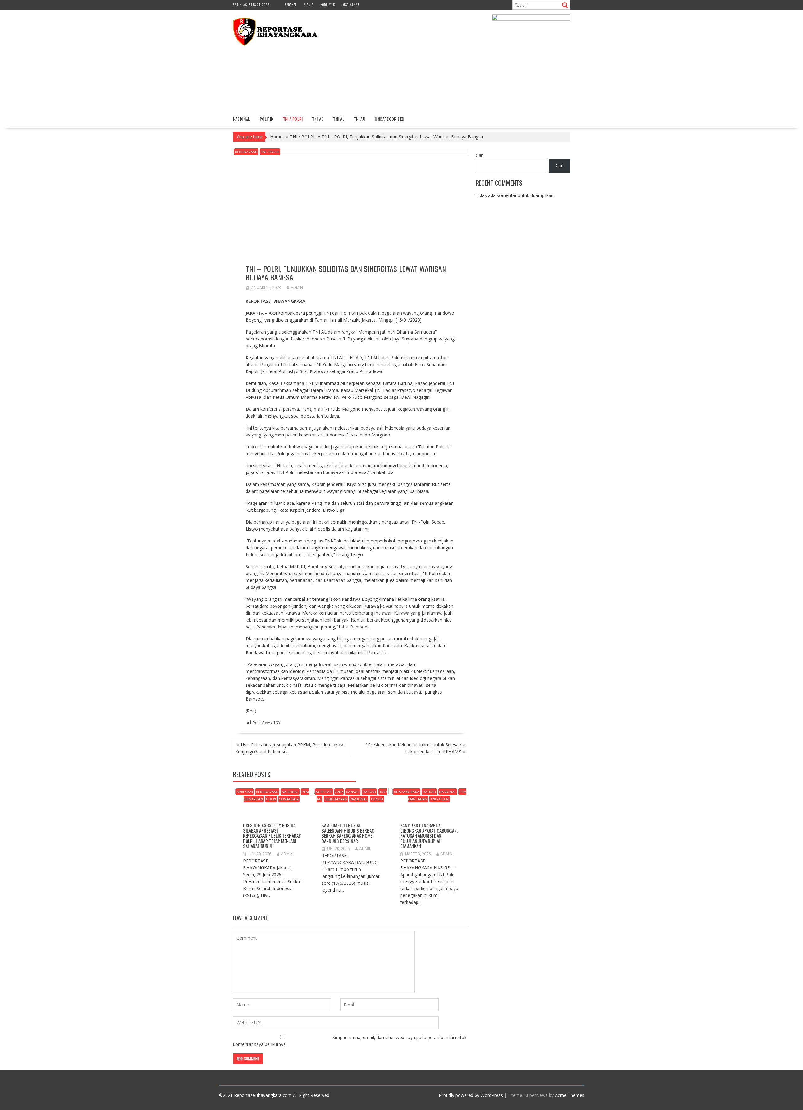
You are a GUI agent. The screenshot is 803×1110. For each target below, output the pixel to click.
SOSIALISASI (289, 799)
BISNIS (308, 4)
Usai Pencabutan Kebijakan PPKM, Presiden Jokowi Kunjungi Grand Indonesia (290, 748)
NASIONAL (241, 118)
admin (297, 287)
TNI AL (338, 118)
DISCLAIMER (350, 4)
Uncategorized (389, 118)
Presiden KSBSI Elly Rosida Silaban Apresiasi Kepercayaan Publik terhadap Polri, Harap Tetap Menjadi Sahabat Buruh (272, 835)
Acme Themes (569, 1095)
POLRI (271, 799)
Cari (480, 155)
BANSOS (352, 791)
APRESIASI (245, 791)
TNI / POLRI (293, 118)
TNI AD (318, 118)
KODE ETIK (328, 4)
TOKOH (376, 799)
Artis (339, 791)
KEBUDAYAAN (246, 151)
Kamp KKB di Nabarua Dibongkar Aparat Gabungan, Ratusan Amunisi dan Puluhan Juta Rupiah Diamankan (429, 835)
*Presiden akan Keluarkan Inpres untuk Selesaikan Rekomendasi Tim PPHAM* (416, 748)
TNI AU (359, 118)
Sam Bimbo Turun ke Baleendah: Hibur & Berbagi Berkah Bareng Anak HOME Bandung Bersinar (349, 833)
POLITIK (267, 118)
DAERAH (369, 791)
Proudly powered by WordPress (471, 1095)
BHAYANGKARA (406, 791)
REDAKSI (290, 4)
